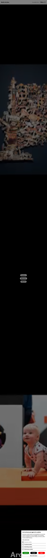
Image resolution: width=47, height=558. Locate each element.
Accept (33, 552)
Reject (41, 552)
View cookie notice (25, 539)
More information (33, 555)
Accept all (26, 552)
